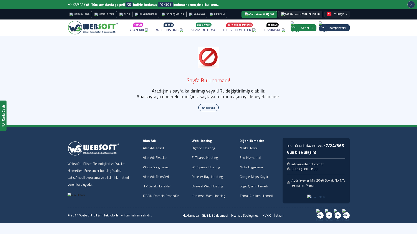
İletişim (279, 215)
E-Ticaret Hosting (205, 157)
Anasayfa (208, 107)
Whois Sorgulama (156, 167)
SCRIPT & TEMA (203, 27)
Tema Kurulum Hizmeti (256, 195)
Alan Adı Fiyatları (155, 157)
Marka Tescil (249, 148)
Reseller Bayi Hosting (207, 176)
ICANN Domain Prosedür (161, 195)
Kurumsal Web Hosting (208, 195)
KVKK (266, 215)
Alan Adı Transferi (156, 176)
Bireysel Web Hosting (207, 186)
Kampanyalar (337, 27)
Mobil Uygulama (251, 167)
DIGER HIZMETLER (237, 27)
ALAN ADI (136, 27)
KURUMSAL (272, 27)
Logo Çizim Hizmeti (254, 186)
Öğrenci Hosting (203, 148)
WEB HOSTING (167, 27)
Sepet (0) (307, 27)
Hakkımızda (190, 215)
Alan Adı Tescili (153, 148)
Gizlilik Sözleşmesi (215, 215)
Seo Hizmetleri (250, 157)
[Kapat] (411, 4)
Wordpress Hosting (206, 167)
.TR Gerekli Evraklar (156, 186)
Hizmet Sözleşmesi (245, 215)
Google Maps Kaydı (254, 176)
